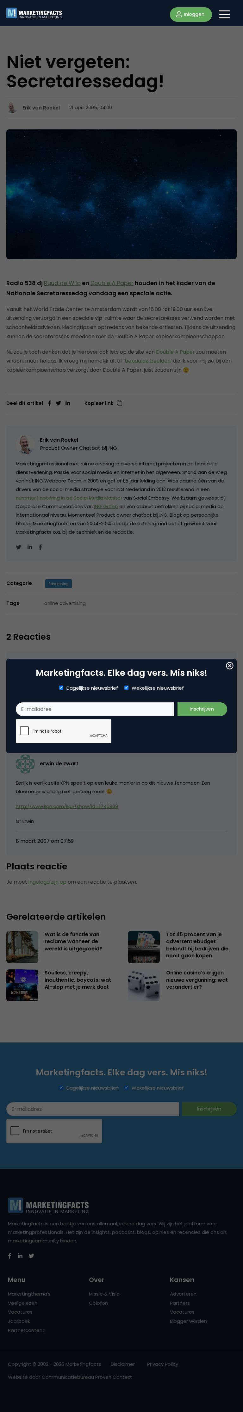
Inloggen (193, 14)
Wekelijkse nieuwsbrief (158, 688)
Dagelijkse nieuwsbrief (92, 688)
